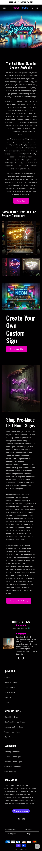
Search (7, 677)
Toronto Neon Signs (12, 732)
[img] (21, 625)
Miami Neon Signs (11, 717)
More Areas (8, 737)
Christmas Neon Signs (13, 767)
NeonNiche (23, 849)
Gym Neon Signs (10, 772)
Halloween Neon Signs (13, 762)
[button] (4, 7)
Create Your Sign (17, 349)
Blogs (6, 702)
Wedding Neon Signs (12, 752)
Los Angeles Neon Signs (13, 727)
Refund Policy (9, 687)
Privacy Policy (9, 692)
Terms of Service (10, 682)
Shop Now (21, 201)
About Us (8, 697)
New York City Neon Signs (14, 722)
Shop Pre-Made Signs (19, 601)
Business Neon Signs (12, 757)
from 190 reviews (19, 628)
